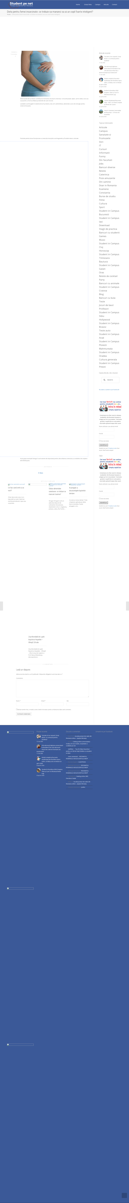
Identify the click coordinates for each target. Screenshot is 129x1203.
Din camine (105, 181)
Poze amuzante (107, 178)
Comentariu (19, 678)
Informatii (104, 152)
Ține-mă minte (104, 441)
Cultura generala (108, 359)
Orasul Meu (88, 4)
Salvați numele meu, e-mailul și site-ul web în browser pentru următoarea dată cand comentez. (44, 709)
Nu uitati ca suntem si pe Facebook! (109, 389)
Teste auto (104, 330)
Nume (18, 701)
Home (78, 4)
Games (102, 236)
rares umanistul (73, 756)
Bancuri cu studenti (109, 232)
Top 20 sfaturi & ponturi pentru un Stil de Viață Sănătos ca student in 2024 (79, 751)
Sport (102, 207)
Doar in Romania (108, 185)
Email (42, 701)
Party (102, 279)
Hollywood (104, 319)
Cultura (103, 203)
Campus (98, 4)
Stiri (101, 141)
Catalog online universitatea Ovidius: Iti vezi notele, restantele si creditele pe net (78, 744)
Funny (102, 156)
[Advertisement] (64, 32)
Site (68, 701)
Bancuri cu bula (107, 297)
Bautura (103, 261)
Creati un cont (112, 448)
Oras (101, 272)
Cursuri (103, 149)
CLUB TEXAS (82, 762)
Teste (102, 301)
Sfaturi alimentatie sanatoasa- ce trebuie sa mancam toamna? (57, 491)
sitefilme (70, 749)
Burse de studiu (107, 196)
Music (102, 239)
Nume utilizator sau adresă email (108, 426)
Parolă (101, 433)
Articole (106, 4)
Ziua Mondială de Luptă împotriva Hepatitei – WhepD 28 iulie (36, 639)
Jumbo (83, 787)
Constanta (104, 192)
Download (104, 225)
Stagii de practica (108, 228)
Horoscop (104, 250)
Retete (102, 170)
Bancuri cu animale (109, 283)
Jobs (101, 163)
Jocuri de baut (106, 305)
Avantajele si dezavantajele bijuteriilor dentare (77, 490)
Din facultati (105, 159)
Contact (114, 4)
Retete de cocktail (108, 276)
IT (100, 145)
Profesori (104, 308)
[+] (17, 484)
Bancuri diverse (107, 167)
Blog (101, 294)
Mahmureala (106, 348)
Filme (102, 199)
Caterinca (104, 174)
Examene (104, 188)
